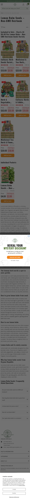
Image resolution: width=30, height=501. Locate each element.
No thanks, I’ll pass (15, 260)
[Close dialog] (29, 236)
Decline (14, 493)
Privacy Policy (21, 485)
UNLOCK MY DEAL (15, 257)
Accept (14, 489)
